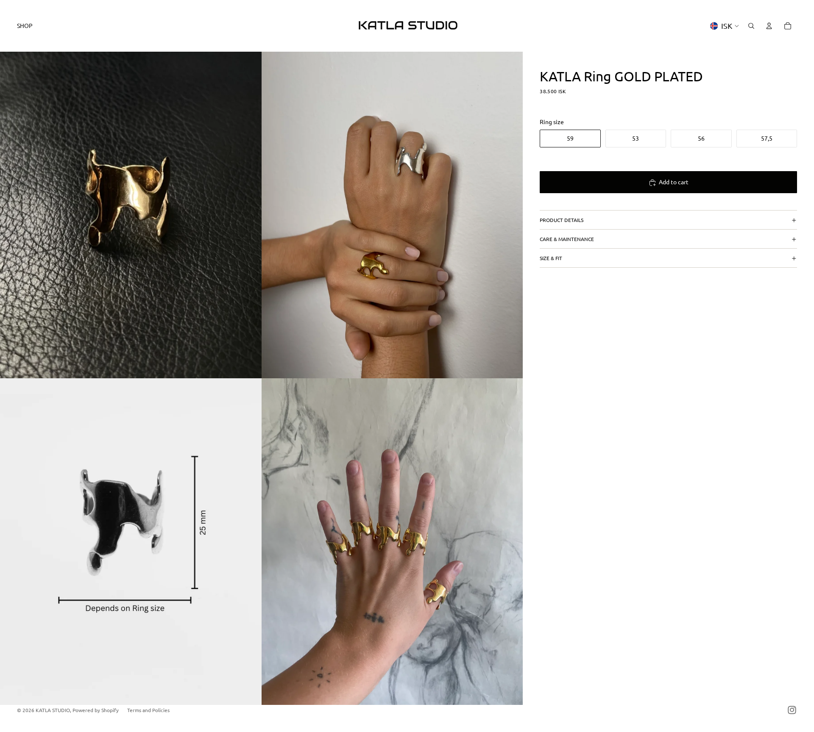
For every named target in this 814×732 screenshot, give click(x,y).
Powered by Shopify (95, 710)
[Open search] (751, 26)
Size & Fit (551, 258)
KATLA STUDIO (53, 710)
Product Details (561, 219)
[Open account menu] (769, 26)
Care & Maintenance (567, 239)
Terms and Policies (148, 710)
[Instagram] (792, 710)
